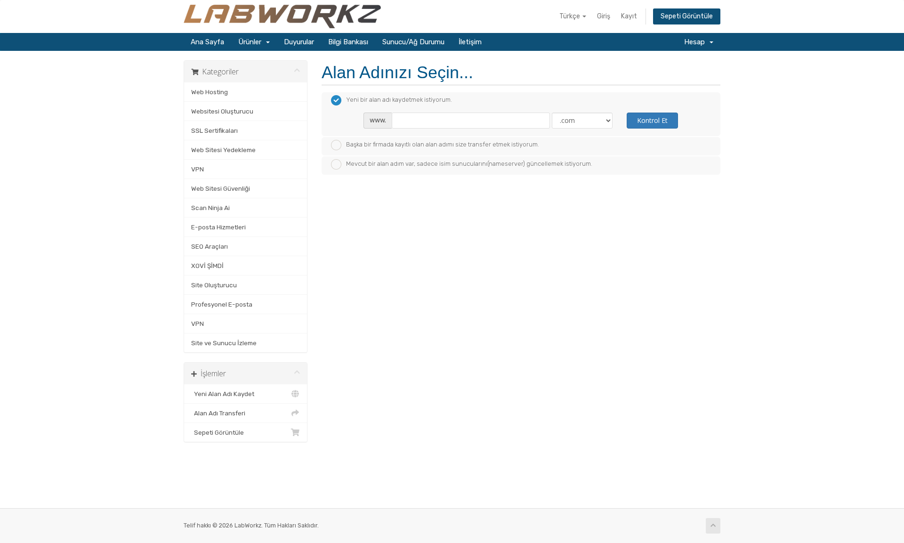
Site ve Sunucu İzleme (224, 343)
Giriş (603, 16)
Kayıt (629, 16)
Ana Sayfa (207, 42)
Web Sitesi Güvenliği (220, 188)
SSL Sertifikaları (214, 130)
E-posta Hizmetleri (218, 227)
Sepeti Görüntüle (687, 16)
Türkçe (570, 16)
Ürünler (251, 42)
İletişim (470, 42)
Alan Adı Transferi (218, 413)
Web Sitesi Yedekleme (223, 150)
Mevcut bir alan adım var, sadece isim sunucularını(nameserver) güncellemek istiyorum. (469, 163)
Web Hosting (209, 92)
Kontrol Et (652, 120)
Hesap (696, 42)
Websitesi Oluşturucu (222, 111)
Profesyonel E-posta (221, 304)
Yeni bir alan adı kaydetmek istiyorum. (399, 99)
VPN (197, 169)
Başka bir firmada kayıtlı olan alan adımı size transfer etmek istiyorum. (442, 144)
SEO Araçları (209, 246)
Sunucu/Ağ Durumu (413, 42)
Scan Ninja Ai (210, 207)
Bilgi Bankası (348, 42)
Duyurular (299, 42)
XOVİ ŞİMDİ (207, 265)
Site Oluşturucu (214, 285)
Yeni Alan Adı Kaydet (222, 393)
